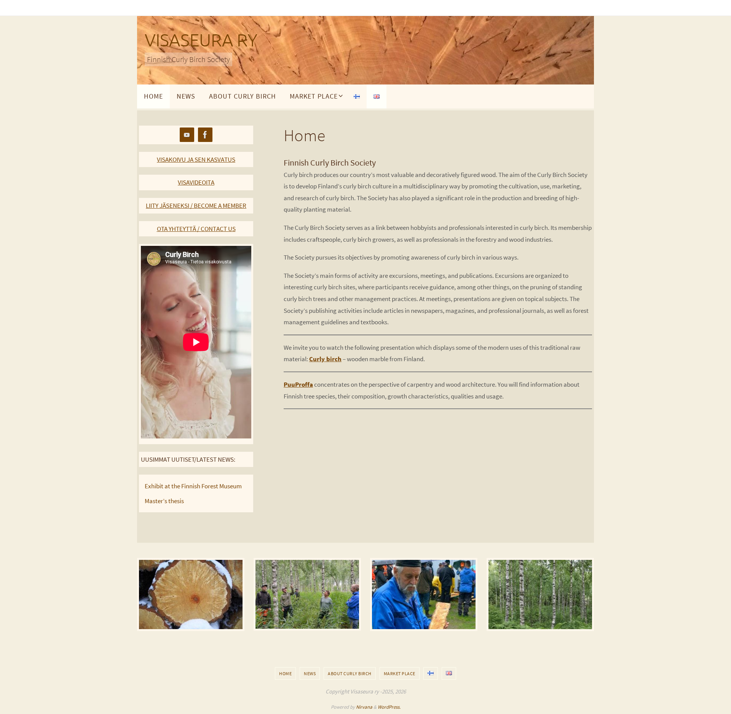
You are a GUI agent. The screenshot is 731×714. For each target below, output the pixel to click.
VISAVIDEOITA (196, 182)
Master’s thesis (164, 501)
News (310, 673)
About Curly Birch (350, 673)
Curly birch (325, 359)
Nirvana (364, 707)
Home (285, 673)
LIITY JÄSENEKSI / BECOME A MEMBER (196, 205)
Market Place (399, 673)
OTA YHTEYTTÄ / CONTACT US (196, 229)
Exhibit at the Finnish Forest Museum (193, 486)
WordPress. (389, 707)
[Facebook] (205, 135)
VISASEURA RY (201, 41)
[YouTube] (187, 135)
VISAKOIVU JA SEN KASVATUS (196, 159)
